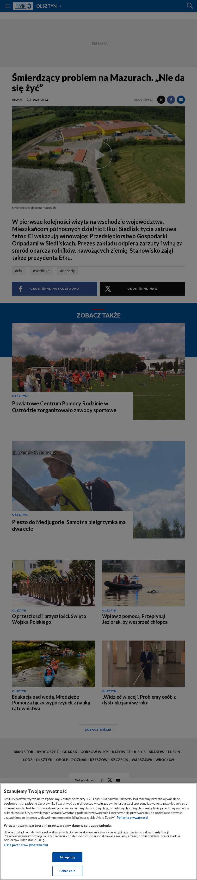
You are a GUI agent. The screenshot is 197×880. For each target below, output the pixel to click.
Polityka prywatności (132, 817)
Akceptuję (67, 857)
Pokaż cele (67, 871)
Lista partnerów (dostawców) (26, 845)
